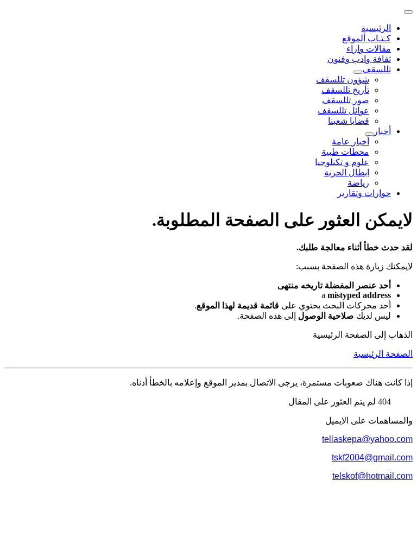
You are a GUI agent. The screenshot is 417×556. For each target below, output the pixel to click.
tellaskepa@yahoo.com (367, 439)
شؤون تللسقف (342, 79)
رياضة (358, 182)
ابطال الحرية (346, 172)
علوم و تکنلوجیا (342, 162)
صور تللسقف (345, 100)
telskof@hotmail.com (372, 476)
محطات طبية (345, 151)
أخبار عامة (350, 141)
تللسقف (376, 69)
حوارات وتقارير (364, 193)
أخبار (382, 131)
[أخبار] (369, 134)
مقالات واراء (368, 48)
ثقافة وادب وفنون (359, 59)
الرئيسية (376, 28)
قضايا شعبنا (348, 120)
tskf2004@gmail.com (372, 457)
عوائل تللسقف (343, 110)
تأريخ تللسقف (345, 89)
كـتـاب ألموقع (366, 38)
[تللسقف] (357, 72)
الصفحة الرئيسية (383, 353)
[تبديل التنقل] (408, 12)
